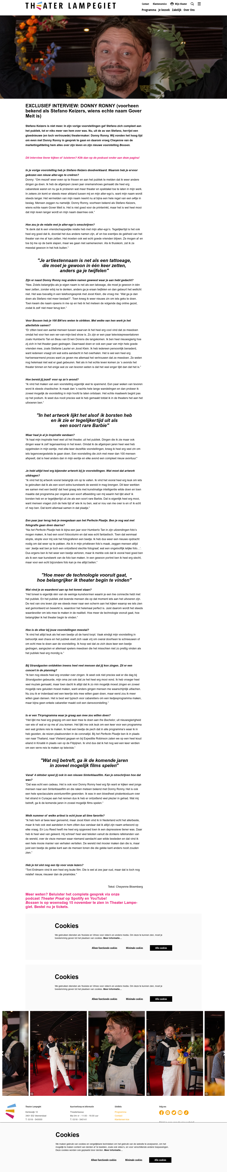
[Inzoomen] (32, 1094)
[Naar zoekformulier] (192, 4)
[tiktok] (186, 1112)
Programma (120, 1112)
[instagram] (167, 1112)
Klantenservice (160, 4)
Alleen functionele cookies (104, 948)
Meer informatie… (112, 938)
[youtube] (180, 1112)
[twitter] (174, 1112)
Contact (145, 4)
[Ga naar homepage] (70, 6)
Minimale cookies (134, 948)
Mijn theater (181, 4)
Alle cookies (161, 948)
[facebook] (161, 1112)
